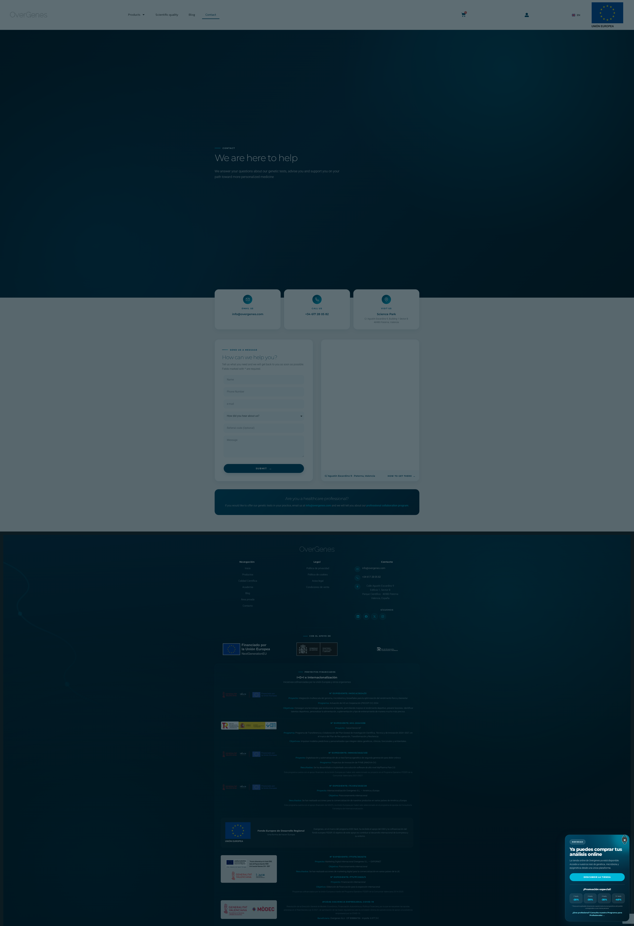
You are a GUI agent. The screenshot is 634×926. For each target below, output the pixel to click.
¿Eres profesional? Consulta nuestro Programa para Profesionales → (597, 913)
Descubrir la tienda (597, 877)
